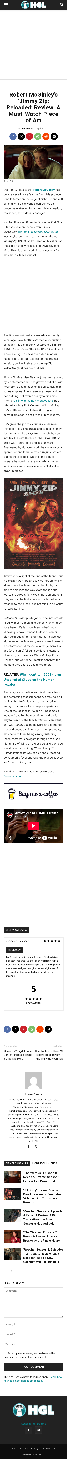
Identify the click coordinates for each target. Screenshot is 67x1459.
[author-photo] (33, 1089)
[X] (21, 136)
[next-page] (11, 1271)
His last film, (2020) (38, 231)
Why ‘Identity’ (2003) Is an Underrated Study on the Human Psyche (32, 679)
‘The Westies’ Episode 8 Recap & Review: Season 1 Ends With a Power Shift (41, 1177)
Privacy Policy (31, 1448)
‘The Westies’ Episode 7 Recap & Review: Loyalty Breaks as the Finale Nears (41, 1236)
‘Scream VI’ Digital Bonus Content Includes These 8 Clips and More (18, 1054)
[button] (6, 5)
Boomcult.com (13, 776)
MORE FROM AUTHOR (44, 1163)
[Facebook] (13, 136)
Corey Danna (27, 128)
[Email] (54, 136)
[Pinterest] (29, 136)
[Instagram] (38, 1430)
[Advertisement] (33, 45)
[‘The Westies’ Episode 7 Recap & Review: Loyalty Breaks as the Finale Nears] (12, 1236)
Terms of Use (48, 1448)
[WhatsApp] (37, 136)
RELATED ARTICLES (17, 1163)
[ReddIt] (45, 136)
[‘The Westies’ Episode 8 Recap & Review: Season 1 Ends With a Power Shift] (12, 1177)
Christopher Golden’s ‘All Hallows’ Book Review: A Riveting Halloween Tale (49, 1054)
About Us (16, 1448)
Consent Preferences (33, 1423)
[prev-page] (6, 1271)
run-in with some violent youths (33, 400)
